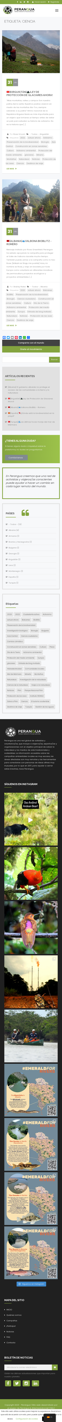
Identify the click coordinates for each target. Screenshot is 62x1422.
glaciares (29, 154)
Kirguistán (44, 134)
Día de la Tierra (41, 303)
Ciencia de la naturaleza (17, 685)
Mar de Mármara (14, 674)
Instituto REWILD (37, 696)
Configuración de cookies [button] (27, 1419)
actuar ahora (34, 137)
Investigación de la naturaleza (33, 679)
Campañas (11, 1320)
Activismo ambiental (26, 150)
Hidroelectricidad (14, 668)
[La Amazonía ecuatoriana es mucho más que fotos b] (31, 981)
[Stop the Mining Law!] (31, 819)
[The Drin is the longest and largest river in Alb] (31, 1090)
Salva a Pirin (12, 701)
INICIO (9, 1309)
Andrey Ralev (19, 286)
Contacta (10, 1342)
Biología (45, 142)
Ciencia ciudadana (26, 298)
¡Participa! (11, 1326)
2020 (22, 290)
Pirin (19, 690)
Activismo (47, 137)
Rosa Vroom (19, 134)
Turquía (12, 582)
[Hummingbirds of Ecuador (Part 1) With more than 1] (31, 927)
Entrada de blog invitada (39, 311)
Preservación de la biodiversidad (22, 142)
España (12, 577)
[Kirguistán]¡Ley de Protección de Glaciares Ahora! (29, 93)
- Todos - (34, 134)
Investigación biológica (17, 630)
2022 (22, 137)
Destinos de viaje (35, 163)
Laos (11, 565)
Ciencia (20, 163)
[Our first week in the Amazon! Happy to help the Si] (31, 1036)
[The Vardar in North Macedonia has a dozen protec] (31, 1144)
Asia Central (12, 636)
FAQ (8, 1337)
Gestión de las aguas (44, 707)
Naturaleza (24, 159)
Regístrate (54, 2)
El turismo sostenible (40, 701)
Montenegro (14, 571)
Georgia (13, 553)
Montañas (11, 159)
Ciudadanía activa (31, 614)
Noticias (36, 159)
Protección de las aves (41, 316)
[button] (16, 457)
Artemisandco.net (40, 1408)
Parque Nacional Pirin (34, 690)
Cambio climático (15, 641)
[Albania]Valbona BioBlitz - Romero (27, 407)
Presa (52, 647)
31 (10, 82)
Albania (43, 286)
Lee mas (10, 168)
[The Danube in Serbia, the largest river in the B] (31, 1198)
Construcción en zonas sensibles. (31, 146)
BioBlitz (10, 294)
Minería (39, 154)
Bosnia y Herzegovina (19, 542)
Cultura (10, 150)
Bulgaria (12, 547)
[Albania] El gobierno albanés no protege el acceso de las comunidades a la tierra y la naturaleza (29, 390)
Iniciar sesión (40, 2)
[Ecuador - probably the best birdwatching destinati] (31, 873)
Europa (21, 311)
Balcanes (47, 290)
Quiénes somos (13, 1315)
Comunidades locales (34, 668)
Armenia (13, 536)
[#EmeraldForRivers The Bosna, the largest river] (31, 1252)
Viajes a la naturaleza (40, 685)
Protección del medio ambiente (20, 658)
